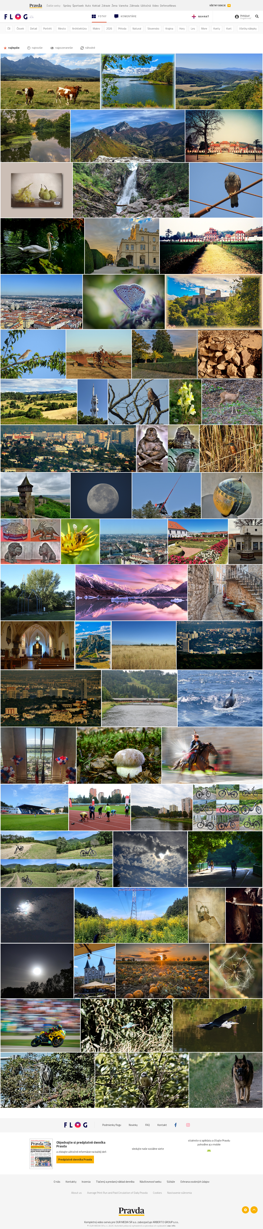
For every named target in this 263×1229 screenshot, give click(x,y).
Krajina (169, 28)
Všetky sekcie (218, 5)
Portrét (47, 28)
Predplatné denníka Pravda (75, 1159)
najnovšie (37, 48)
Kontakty (71, 1182)
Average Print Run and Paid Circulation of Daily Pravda (117, 1193)
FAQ (147, 1125)
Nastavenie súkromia (179, 1193)
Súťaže (171, 1182)
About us (76, 1193)
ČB (8, 28)
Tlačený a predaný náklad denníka (115, 1182)
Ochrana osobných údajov (194, 1182)
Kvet (229, 28)
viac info (171, 1225)
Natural (137, 28)
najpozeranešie (64, 48)
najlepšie (14, 48)
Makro (96, 28)
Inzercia (86, 1182)
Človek (20, 28)
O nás (57, 1182)
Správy (67, 6)
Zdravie (106, 6)
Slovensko (153, 28)
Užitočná (146, 6)
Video (155, 6)
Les (193, 28)
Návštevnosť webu (150, 1182)
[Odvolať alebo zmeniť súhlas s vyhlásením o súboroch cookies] (245, 1209)
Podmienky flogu (111, 1125)
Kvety (216, 28)
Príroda (122, 28)
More (204, 28)
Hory (182, 28)
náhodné (90, 48)
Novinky (133, 1125)
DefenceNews (168, 6)
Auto (88, 6)
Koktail (96, 6)
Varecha (123, 6)
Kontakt (162, 1125)
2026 (109, 28)
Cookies (157, 1193)
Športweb (78, 6)
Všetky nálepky (248, 28)
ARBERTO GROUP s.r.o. (165, 1222)
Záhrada (134, 6)
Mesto (62, 28)
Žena (114, 6)
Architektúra (79, 28)
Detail (33, 28)
